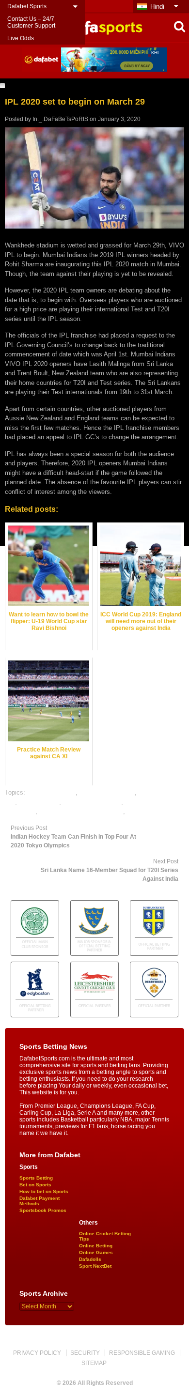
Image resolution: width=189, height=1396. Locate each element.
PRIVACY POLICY (37, 1353)
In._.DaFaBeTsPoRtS (60, 119)
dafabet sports (39, 802)
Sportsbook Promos (42, 1210)
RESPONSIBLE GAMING (142, 1353)
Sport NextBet (95, 1266)
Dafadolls (90, 1259)
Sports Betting (36, 1178)
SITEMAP (94, 1363)
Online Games (96, 1252)
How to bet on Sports (43, 1191)
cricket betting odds (107, 792)
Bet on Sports (35, 1184)
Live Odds (20, 38)
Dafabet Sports (27, 6)
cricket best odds (51, 792)
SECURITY (85, 1353)
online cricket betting (92, 802)
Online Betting (95, 1245)
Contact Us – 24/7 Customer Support (31, 22)
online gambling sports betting (81, 811)
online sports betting (155, 811)
